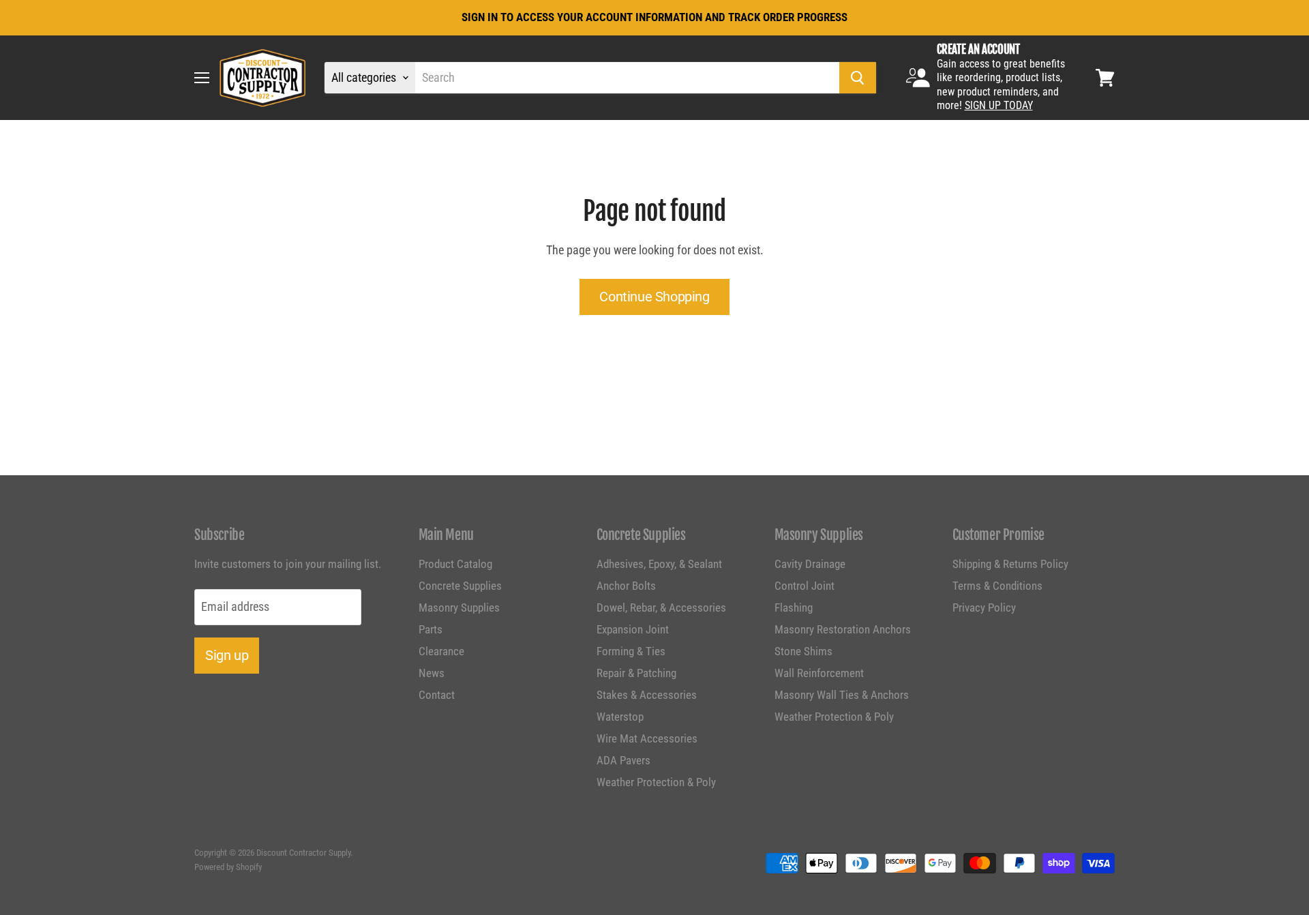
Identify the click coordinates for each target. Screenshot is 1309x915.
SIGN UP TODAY (999, 105)
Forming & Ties (631, 651)
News (432, 673)
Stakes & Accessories (647, 695)
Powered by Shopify (228, 867)
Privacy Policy (984, 607)
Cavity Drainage (809, 564)
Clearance (441, 651)
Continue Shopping (654, 296)
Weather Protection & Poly (656, 782)
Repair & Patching (636, 673)
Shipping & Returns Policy (1010, 564)
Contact (437, 695)
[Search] (857, 77)
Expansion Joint (633, 629)
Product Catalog (455, 564)
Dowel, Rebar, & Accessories (661, 607)
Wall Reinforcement (819, 673)
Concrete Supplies (460, 585)
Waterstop (620, 716)
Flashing (793, 607)
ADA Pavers (623, 760)
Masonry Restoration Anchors (842, 629)
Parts (430, 629)
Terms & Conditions (997, 585)
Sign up (226, 655)
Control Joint (804, 585)
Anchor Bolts (626, 585)
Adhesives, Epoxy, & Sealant (659, 564)
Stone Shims (803, 651)
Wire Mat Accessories (647, 738)
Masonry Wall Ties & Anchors (841, 695)
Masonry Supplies (459, 607)
